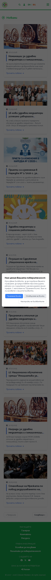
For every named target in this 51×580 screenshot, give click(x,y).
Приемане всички (14, 296)
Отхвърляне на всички (35, 296)
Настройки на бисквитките (32, 301)
